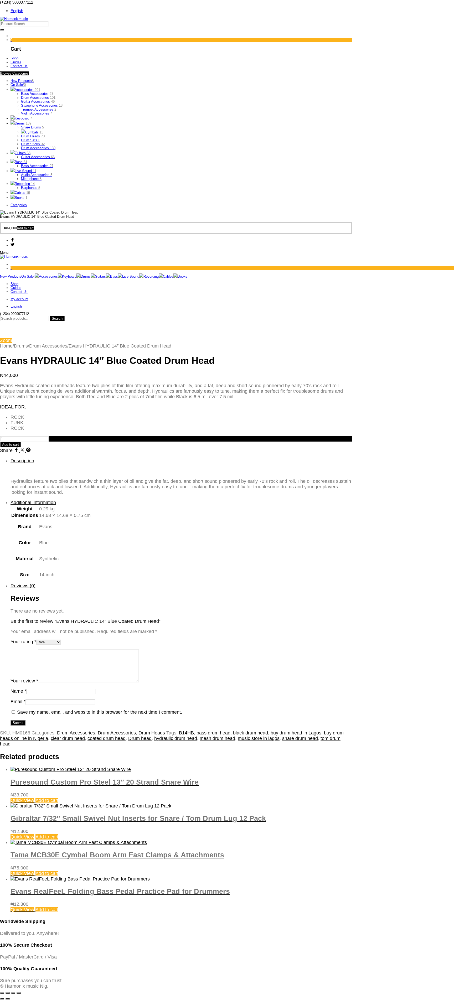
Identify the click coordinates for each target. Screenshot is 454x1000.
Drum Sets (30, 140)
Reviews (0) (23, 585)
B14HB (186, 732)
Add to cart (10, 445)
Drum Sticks (33, 144)
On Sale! (18, 85)
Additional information (33, 502)
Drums (23, 123)
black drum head (250, 732)
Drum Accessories (38, 98)
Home (6, 346)
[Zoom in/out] (2, 993)
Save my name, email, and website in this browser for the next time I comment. (99, 712)
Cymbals (34, 132)
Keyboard (23, 118)
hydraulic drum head (175, 738)
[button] (25, 228)
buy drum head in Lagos (296, 732)
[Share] (13, 993)
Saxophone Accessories (42, 105)
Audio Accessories (36, 175)
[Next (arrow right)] (8, 998)
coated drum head (106, 738)
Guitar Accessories (38, 101)
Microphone (31, 179)
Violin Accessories (36, 113)
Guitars (22, 153)
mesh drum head (217, 738)
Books (21, 198)
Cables (22, 193)
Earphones (30, 188)
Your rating (23, 641)
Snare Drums (32, 127)
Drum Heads (33, 136)
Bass (21, 162)
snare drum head (300, 738)
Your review (24, 680)
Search (57, 318)
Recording (25, 184)
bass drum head (213, 732)
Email (18, 701)
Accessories (27, 90)
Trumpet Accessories (38, 109)
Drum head (140, 738)
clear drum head (68, 738)
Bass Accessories (37, 94)
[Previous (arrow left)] (2, 998)
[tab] (181, 476)
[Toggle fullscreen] (8, 993)
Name (18, 691)
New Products (22, 81)
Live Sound (25, 171)
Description (22, 460)
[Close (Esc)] (19, 993)
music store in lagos (259, 738)
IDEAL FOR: (13, 407)
